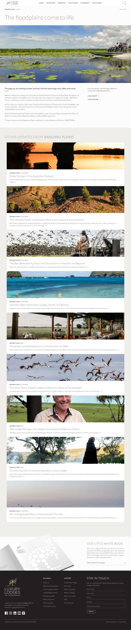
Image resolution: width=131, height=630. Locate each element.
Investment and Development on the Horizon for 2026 (39, 346)
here (6, 91)
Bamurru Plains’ (29, 116)
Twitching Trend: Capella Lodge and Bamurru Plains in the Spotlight (46, 388)
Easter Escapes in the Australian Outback (32, 176)
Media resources (49, 599)
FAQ (65, 599)
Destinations (51, 3)
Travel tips (67, 586)
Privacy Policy (122, 622)
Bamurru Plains (10, 9)
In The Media (24, 173)
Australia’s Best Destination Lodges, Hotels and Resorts (39, 305)
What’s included (69, 589)
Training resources (49, 606)
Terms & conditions (111, 622)
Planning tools (48, 603)
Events (18, 9)
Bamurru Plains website (32, 120)
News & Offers (97, 3)
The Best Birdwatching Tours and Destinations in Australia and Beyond (47, 263)
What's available (69, 593)
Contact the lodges (70, 583)
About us (46, 583)
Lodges (41, 3)
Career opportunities (50, 589)
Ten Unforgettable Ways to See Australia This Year (36, 514)
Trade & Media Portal (50, 593)
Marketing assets (49, 596)
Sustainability (85, 3)
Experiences (62, 3)
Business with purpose (50, 586)
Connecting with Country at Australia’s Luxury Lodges (38, 471)
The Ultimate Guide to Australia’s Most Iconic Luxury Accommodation (47, 220)
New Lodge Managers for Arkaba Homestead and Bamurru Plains (44, 429)
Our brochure (68, 603)
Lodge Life (27, 603)
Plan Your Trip (73, 3)
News (22, 343)
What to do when (70, 596)
